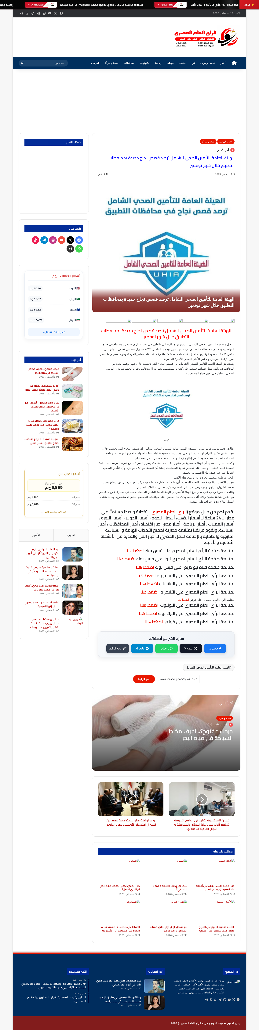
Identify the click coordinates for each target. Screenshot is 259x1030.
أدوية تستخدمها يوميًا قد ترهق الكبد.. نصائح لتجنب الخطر (42, 387)
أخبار (222, 63)
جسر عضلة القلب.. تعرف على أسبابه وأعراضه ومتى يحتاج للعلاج (215, 887)
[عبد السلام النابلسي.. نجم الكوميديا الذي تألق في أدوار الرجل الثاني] (72, 554)
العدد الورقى (225, 141)
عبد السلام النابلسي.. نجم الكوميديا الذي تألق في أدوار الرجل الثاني (43, 553)
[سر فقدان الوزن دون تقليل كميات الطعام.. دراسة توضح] (166, 911)
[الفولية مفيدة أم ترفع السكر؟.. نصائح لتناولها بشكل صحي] (72, 444)
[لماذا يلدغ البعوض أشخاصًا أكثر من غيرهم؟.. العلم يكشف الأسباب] (72, 408)
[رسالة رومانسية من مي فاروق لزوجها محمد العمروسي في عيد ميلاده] (72, 572)
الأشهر (36, 535)
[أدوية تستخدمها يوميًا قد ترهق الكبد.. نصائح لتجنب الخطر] (72, 391)
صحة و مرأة (112, 63)
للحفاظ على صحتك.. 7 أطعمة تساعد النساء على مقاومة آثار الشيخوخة (120, 928)
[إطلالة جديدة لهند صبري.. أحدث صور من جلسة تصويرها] (72, 591)
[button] (162, 37)
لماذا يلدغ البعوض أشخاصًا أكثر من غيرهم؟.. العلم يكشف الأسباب (42, 406)
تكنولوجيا (144, 63)
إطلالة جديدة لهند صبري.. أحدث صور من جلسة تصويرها (42, 587)
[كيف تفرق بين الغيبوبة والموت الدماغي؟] (166, 870)
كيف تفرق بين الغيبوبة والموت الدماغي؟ (169, 887)
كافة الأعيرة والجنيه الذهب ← (53, 512)
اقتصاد (182, 63)
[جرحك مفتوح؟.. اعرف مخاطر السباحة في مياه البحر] (72, 374)
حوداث (170, 63)
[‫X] (233, 999)
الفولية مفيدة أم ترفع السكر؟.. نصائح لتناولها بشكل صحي (41, 440)
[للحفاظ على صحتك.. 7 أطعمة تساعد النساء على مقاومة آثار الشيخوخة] (119, 911)
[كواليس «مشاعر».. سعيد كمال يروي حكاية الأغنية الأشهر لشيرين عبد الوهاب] (72, 624)
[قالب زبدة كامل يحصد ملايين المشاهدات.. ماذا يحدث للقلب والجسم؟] (72, 426)
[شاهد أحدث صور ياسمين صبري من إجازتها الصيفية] (72, 608)
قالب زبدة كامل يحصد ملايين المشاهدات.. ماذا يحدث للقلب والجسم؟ (42, 424)
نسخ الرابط (115, 648)
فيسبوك (213, 648)
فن (193, 63)
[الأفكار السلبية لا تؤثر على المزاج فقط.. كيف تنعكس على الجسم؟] (214, 911)
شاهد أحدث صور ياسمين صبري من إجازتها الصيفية (42, 604)
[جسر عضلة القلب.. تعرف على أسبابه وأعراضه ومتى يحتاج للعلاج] (214, 870)
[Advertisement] (129, 100)
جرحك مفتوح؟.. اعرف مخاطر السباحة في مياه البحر (200, 734)
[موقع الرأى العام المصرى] (205, 37)
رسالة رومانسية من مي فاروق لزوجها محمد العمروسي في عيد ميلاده (101, 5)
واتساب (164, 648)
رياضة (158, 63)
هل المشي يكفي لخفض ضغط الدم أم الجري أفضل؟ (120, 887)
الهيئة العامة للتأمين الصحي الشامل (208, 667)
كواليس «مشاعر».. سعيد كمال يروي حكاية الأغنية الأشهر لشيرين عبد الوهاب (44, 623)
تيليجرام (140, 648)
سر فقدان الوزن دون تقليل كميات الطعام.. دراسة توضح (168, 928)
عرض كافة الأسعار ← (53, 332)
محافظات (129, 63)
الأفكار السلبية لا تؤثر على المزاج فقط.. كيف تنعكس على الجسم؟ (217, 928)
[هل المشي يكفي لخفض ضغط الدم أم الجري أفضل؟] (119, 870)
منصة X (188, 648)
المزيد (96, 63)
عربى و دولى (207, 63)
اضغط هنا (146, 575)
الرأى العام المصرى (169, 512)
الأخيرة (71, 535)
